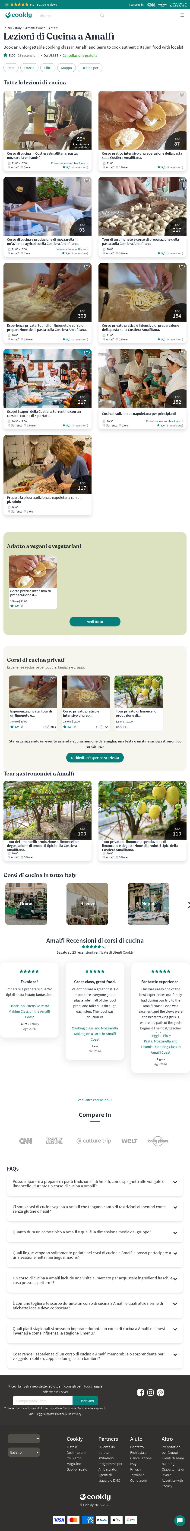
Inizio (7, 28)
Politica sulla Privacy (68, 1414)
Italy (18, 28)
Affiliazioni (106, 1458)
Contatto (137, 1446)
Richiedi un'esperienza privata (95, 757)
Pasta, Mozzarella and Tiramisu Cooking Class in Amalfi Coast (161, 1047)
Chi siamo (74, 1458)
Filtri (47, 67)
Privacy (135, 1469)
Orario (29, 67)
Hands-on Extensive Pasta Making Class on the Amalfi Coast (29, 1011)
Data (11, 67)
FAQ (133, 1463)
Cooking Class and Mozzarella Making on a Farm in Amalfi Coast (95, 1034)
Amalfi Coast (35, 28)
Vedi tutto (95, 621)
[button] (31, 4)
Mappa (66, 67)
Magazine (74, 1463)
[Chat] (179, 1520)
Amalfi (53, 28)
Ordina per (90, 67)
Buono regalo (77, 1469)
